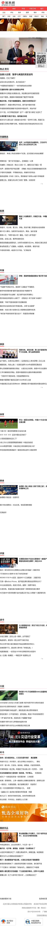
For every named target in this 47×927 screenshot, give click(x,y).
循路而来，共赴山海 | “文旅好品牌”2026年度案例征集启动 (21, 365)
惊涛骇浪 (38, 773)
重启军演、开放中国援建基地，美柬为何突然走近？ (18, 101)
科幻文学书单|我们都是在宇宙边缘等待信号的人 (17, 644)
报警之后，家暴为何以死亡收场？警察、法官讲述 (17, 180)
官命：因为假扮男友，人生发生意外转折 (14, 758)
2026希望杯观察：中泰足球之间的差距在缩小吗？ (18, 446)
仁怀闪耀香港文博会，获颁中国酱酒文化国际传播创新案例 (21, 372)
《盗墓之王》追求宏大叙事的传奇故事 (13, 792)
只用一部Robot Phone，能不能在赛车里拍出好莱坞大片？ (21, 581)
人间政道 (30, 777)
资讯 (4, 8)
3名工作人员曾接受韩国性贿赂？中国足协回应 (16, 442)
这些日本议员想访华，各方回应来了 (13, 82)
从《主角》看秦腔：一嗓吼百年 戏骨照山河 (15, 655)
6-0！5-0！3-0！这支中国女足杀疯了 (13, 435)
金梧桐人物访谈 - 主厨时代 (9, 497)
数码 (35, 12)
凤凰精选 (4, 136)
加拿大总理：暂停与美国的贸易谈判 (16, 74)
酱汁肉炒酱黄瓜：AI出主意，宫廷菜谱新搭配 (16, 505)
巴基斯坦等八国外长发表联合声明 (12, 89)
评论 (11, 12)
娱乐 (42, 8)
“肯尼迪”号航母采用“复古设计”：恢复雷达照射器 (17, 313)
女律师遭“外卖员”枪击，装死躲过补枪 (13, 116)
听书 (2, 752)
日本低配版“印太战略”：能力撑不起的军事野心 (16, 294)
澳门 (3, 16)
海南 (42, 16)
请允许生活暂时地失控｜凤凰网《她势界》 (15, 706)
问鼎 (41, 769)
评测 (43, 12)
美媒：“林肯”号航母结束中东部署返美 (13, 302)
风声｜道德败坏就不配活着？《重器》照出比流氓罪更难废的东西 (23, 169)
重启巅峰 (34, 758)
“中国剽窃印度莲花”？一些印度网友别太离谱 (15, 86)
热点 (2, 69)
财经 (14, 8)
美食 (2, 480)
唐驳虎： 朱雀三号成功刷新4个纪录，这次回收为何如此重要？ (22, 153)
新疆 (30, 16)
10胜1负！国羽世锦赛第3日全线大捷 (13, 431)
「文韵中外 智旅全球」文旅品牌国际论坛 (14, 376)
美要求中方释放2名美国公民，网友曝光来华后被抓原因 (19, 93)
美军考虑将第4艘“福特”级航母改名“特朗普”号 (16, 291)
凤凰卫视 (32, 8)
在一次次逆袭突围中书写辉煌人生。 (13, 788)
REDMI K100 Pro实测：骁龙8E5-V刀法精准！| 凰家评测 (20, 577)
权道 (28, 788)
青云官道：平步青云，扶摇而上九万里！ (14, 799)
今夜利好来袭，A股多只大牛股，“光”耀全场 (15, 250)
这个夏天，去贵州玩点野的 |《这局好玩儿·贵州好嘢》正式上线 (22, 361)
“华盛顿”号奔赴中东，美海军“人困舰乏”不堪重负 (17, 287)
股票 (27, 12)
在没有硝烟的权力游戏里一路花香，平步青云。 (17, 773)
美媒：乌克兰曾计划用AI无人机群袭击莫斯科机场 (17, 310)
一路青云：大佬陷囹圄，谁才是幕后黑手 (14, 784)
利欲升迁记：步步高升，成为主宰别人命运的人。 (17, 761)
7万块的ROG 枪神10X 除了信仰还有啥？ (14, 574)
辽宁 (19, 16)
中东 (9, 16)
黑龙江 (36, 16)
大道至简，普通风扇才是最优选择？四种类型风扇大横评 (20, 589)
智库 (19, 12)
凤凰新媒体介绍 (5, 899)
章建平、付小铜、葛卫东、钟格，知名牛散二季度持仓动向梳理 (22, 227)
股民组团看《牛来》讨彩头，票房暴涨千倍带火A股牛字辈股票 (22, 176)
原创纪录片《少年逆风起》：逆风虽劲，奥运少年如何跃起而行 (22, 714)
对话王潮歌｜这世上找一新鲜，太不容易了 (15, 636)
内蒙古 (25, 16)
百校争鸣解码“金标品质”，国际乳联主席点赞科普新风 (19, 710)
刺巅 (30, 792)
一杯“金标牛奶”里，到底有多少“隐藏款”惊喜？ (16, 718)
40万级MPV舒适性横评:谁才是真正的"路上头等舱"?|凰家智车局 (23, 593)
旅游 (2, 344)
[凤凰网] (8, 5)
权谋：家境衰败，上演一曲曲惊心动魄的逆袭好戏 (17, 780)
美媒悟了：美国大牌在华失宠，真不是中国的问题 (17, 105)
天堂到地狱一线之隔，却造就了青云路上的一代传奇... (19, 769)
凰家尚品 (4, 828)
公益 (2, 686)
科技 (23, 8)
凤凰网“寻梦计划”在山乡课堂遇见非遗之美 (15, 725)
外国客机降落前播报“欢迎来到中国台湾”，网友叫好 (18, 108)
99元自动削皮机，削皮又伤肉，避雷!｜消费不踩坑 (18, 585)
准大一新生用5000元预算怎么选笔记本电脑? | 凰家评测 (20, 570)
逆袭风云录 (41, 780)
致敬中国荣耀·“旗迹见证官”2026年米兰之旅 (15, 380)
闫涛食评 (3, 512)
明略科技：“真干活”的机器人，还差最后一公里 (16, 161)
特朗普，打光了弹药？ (8, 78)
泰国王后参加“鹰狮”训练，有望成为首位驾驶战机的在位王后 (21, 124)
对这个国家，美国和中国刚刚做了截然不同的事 (17, 97)
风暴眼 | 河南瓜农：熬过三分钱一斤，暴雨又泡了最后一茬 (21, 165)
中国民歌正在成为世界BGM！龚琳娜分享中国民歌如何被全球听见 (23, 384)
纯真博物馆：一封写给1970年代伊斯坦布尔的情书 (18, 651)
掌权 (38, 761)
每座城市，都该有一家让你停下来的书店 (14, 640)
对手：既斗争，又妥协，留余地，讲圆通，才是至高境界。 (21, 765)
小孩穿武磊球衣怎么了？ (9, 438)
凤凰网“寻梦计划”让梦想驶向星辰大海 (13, 722)
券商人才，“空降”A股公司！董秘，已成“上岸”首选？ (18, 235)
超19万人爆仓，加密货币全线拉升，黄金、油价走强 (18, 231)
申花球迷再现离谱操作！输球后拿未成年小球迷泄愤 (18, 450)
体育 (2, 414)
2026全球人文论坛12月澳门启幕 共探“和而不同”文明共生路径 (22, 703)
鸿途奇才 (33, 784)
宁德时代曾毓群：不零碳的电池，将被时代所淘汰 (17, 172)
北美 (14, 16)
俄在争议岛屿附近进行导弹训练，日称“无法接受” (17, 306)
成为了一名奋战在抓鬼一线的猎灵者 (13, 777)
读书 (2, 619)
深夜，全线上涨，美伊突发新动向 (12, 239)
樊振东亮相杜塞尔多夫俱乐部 (11, 62)
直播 (4, 12)
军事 (2, 270)
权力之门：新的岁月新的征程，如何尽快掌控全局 (17, 796)
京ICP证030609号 (33, 912)
